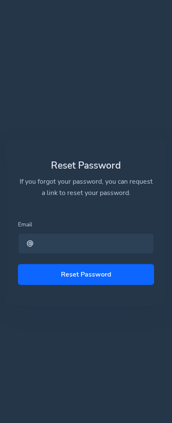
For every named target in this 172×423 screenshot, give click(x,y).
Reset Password (86, 274)
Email (25, 224)
